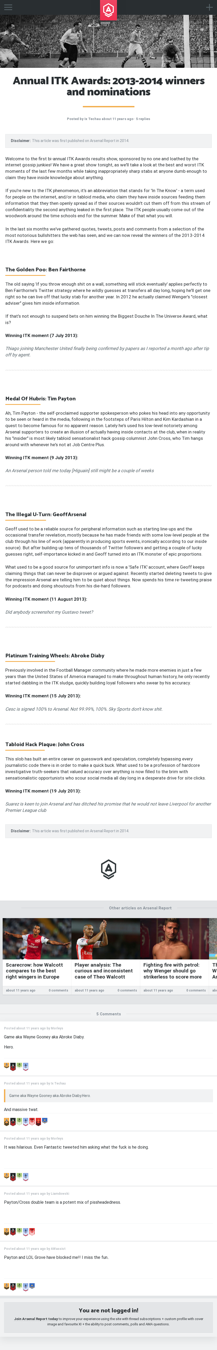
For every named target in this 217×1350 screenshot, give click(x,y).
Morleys (57, 1028)
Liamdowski (60, 1194)
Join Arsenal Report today (36, 1319)
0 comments (58, 990)
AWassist (58, 1249)
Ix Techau (92, 119)
